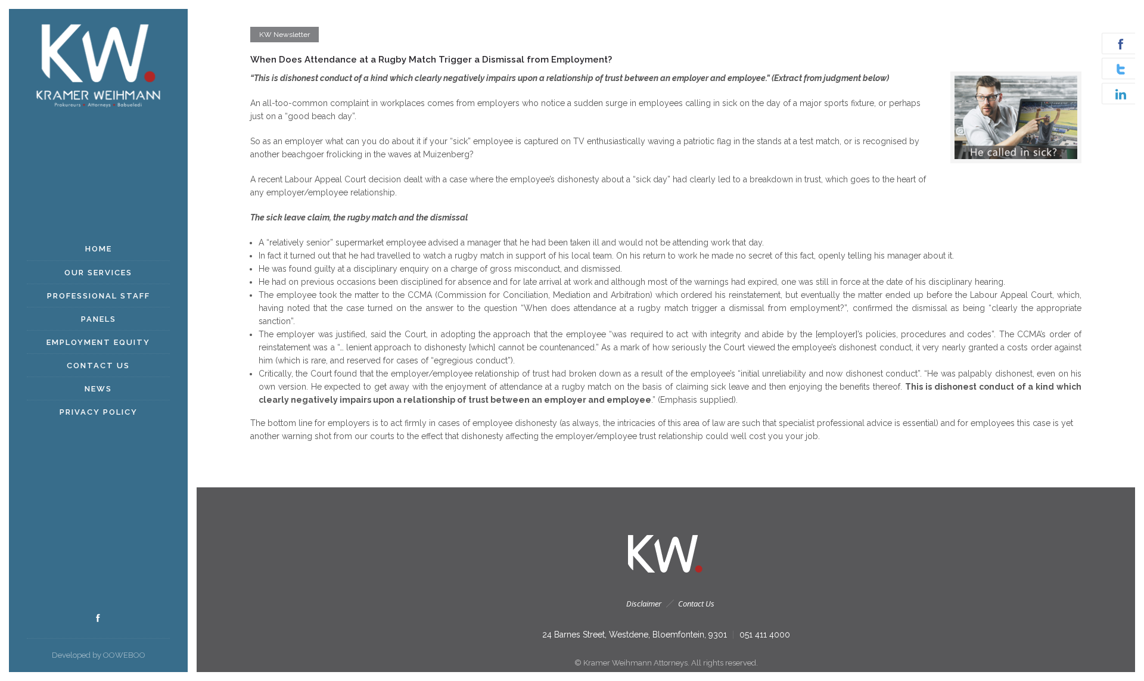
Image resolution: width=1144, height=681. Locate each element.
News (98, 388)
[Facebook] (98, 618)
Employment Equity (98, 342)
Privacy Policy (99, 412)
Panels (98, 319)
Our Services (98, 272)
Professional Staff (98, 295)
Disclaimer (643, 603)
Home (98, 248)
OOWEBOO (124, 655)
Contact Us (98, 365)
